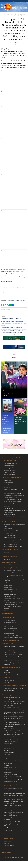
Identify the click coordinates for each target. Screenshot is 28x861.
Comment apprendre (9, 468)
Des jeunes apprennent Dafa (10, 544)
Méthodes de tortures (9, 752)
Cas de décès (7, 487)
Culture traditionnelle (9, 631)
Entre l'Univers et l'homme (10, 628)
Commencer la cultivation (10, 537)
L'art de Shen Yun (7, 643)
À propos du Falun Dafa (9, 460)
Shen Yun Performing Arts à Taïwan (12, 660)
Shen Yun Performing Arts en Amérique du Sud (14, 657)
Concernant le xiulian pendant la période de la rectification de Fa (14, 802)
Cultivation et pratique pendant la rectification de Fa (12, 785)
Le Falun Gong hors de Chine (10, 568)
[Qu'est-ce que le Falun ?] (7, 7)
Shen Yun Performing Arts (10, 767)
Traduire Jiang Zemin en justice (11, 739)
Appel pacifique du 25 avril (10, 596)
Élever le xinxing (8, 810)
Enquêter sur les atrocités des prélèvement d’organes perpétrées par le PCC (14, 496)
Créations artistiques (9, 690)
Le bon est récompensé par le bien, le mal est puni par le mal (14, 625)
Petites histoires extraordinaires (11, 834)
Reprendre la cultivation (9, 828)
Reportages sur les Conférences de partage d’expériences (14, 579)
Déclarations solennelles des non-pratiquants (15, 516)
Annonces (6, 610)
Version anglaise (5, 293)
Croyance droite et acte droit (11, 807)
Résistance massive (8, 508)
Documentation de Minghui (10, 549)
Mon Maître (6, 765)
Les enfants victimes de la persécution (13, 499)
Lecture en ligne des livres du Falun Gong (14, 710)
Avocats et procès (8, 763)
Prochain (3, 325)
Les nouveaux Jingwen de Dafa (11, 458)
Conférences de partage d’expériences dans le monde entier (14, 575)
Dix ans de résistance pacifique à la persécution (12, 607)
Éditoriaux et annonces (9, 562)
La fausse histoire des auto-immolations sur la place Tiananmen (14, 725)
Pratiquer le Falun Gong (9, 535)
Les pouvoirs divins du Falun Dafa (12, 821)
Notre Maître (7, 559)
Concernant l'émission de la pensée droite (14, 805)
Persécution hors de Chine (10, 594)
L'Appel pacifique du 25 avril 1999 (12, 722)
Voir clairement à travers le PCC (11, 674)
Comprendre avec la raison (10, 791)
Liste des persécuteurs (9, 482)
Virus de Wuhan (7, 480)
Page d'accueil (5, 14)
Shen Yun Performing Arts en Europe (13, 652)
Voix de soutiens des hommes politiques (13, 779)
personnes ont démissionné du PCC (14, 719)
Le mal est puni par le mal (10, 622)
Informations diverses (9, 633)
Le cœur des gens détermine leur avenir (13, 506)
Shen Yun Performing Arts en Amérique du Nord (14, 646)
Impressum (6, 843)
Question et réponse (8, 743)
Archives (6, 848)
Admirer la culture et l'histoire (11, 635)
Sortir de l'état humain (9, 748)
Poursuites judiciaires (9, 592)
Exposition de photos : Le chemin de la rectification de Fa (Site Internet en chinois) (14, 700)
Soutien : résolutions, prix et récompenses (14, 716)
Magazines (6, 552)
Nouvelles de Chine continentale (17, 14)
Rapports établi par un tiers (10, 589)
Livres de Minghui (7, 613)
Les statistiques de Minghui (10, 519)
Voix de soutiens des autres (10, 774)
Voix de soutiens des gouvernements (12, 776)
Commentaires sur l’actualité (11, 667)
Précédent (3, 316)
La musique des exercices (10, 470)
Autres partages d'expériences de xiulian (13, 539)
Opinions (6, 670)
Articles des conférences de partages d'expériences (12, 818)
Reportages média (8, 587)
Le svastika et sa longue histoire (11, 741)
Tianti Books (23, 1)
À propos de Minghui (9, 845)
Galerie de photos (8, 750)
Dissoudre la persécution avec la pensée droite (13, 796)
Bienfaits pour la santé (9, 465)
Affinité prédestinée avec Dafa (11, 530)
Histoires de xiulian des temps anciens (13, 637)
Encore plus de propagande (10, 745)
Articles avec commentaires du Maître (13, 761)
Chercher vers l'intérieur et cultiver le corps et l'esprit (14, 525)
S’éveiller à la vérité (8, 770)
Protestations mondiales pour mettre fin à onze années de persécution (14, 603)
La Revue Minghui (8, 754)
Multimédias (6, 677)
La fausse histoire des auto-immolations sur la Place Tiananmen (14, 511)
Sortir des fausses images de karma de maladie (13, 757)
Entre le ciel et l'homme (9, 617)
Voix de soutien (7, 583)
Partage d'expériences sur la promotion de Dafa (14, 824)
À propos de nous (7, 838)
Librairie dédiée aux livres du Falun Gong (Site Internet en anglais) (14, 712)
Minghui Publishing (15, 1)
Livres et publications (9, 565)
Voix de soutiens (8, 772)
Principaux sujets (7, 695)
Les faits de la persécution (10, 484)
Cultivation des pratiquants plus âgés (13, 546)
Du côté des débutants (8, 522)
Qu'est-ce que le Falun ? (9, 472)
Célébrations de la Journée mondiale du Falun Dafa (13, 599)
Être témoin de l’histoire (9, 556)
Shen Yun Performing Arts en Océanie (13, 654)
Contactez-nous (7, 841)
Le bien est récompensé (9, 620)
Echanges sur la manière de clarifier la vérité (14, 793)
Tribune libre (7, 672)
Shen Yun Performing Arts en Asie (12, 650)
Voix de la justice (8, 585)
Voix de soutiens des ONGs (10, 781)
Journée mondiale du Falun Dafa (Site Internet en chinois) (13, 704)
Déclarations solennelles (9, 514)
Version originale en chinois (8, 296)
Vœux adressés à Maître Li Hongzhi (14, 15)
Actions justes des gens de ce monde (12, 501)
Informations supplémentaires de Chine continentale (13, 490)
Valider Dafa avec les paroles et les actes (13, 799)
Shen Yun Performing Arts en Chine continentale (12, 663)
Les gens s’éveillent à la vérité (11, 504)
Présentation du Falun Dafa (10, 463)
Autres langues (6, 852)
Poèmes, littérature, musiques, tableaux (14, 685)
